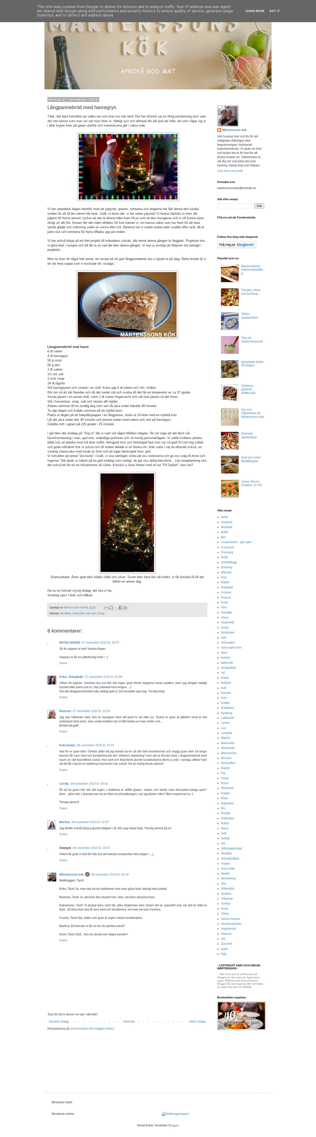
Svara (63, 663)
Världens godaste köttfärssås (248, 389)
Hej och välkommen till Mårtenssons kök (252, 413)
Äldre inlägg (197, 1021)
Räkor (225, 823)
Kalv (224, 688)
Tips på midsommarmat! (252, 339)
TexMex (226, 893)
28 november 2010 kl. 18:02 (91, 848)
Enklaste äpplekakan (249, 435)
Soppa (225, 863)
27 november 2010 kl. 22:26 (91, 711)
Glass (225, 617)
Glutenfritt (227, 622)
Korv (224, 697)
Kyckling (226, 713)
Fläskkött (227, 587)
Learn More (254, 11)
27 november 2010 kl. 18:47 (100, 642)
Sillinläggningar (231, 848)
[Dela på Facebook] (120, 607)
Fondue (226, 592)
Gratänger (228, 632)
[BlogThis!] (111, 607)
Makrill (225, 738)
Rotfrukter (227, 818)
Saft (223, 833)
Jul (223, 672)
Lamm (225, 723)
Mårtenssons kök (71, 874)
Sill (223, 843)
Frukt (224, 602)
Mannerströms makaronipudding (252, 269)
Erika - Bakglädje (71, 677)
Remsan (65, 711)
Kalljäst (226, 682)
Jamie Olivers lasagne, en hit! (251, 483)
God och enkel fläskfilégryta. (251, 459)
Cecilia (64, 783)
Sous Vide (228, 868)
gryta (224, 949)
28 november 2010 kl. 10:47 (90, 822)
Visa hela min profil (230, 171)
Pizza (224, 783)
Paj (223, 773)
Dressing (227, 552)
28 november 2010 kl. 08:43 (89, 783)
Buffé (224, 532)
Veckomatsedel (231, 924)
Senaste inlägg (59, 1021)
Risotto (225, 813)
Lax (223, 728)
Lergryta (226, 733)
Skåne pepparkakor (249, 315)
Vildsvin (226, 934)
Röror (225, 828)
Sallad (225, 838)
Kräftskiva (227, 708)
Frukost (226, 597)
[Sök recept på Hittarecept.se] (175, 1114)
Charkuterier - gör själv (236, 542)
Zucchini (226, 943)
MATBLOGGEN (69, 642)
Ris (223, 808)
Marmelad (228, 748)
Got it (274, 11)
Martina (64, 822)
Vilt (223, 939)
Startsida (129, 1021)
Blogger (173, 1125)
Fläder (225, 582)
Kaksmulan (67, 745)
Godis (225, 627)
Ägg (223, 954)
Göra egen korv (231, 647)
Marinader (228, 743)
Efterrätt (226, 572)
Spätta (225, 873)
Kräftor (225, 703)
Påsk (224, 798)
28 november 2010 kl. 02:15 (95, 745)
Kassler (226, 693)
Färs (224, 607)
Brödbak (66, 613)
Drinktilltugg (229, 562)
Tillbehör (227, 898)
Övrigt (101, 613)
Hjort (224, 652)
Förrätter (226, 612)
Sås (223, 883)
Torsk (224, 908)
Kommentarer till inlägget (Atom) (92, 1028)
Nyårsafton (228, 763)
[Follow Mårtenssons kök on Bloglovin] (236, 247)
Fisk (223, 577)
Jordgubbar (229, 667)
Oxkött (225, 768)
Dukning (226, 567)
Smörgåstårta (230, 858)
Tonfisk (225, 903)
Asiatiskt (226, 522)
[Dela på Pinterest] (125, 607)
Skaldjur (226, 853)
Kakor (225, 678)
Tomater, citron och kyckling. (251, 291)
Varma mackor (230, 919)
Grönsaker (228, 642)
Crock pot (227, 547)
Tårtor (225, 913)
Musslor (226, 758)
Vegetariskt (228, 928)
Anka (224, 517)
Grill (223, 637)
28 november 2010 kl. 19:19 (110, 874)
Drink (224, 557)
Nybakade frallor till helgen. (252, 363)
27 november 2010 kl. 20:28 (103, 677)
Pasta (225, 778)
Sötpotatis (227, 888)
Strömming (228, 878)
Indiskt (225, 657)
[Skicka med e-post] (106, 607)
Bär (223, 537)
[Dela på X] (115, 607)
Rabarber (227, 803)
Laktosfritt (78, 613)
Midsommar (229, 753)
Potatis (225, 793)
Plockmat (227, 788)
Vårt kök (91, 613)
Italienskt (227, 663)
